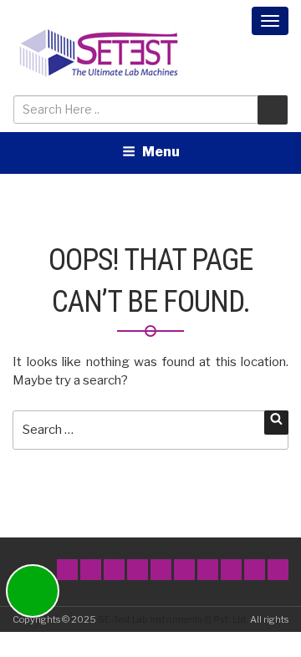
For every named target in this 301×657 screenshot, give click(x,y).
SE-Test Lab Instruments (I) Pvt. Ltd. (173, 619)
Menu (161, 152)
